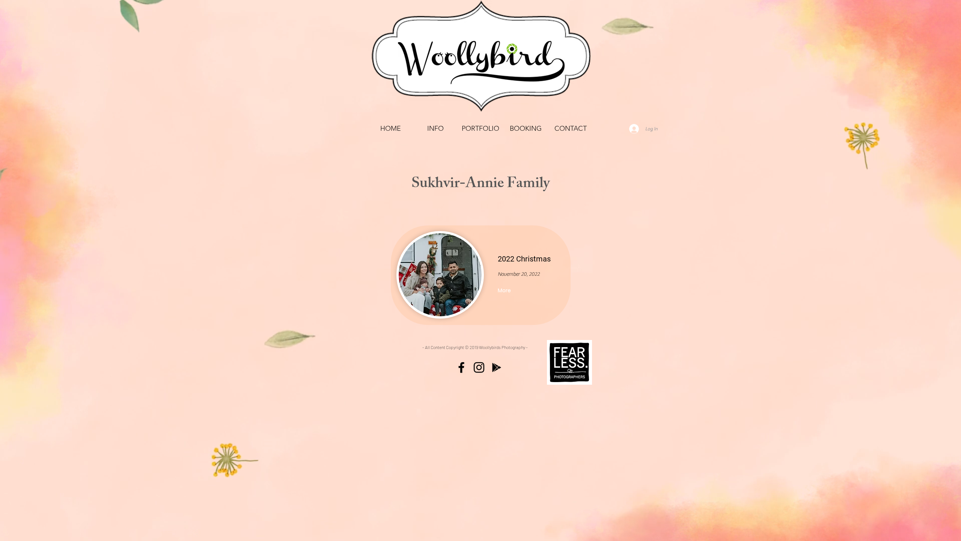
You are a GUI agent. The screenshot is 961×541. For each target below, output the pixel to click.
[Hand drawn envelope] (569, 362)
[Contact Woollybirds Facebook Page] (461, 367)
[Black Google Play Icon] (497, 367)
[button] (480, 128)
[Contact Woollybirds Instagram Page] (479, 367)
